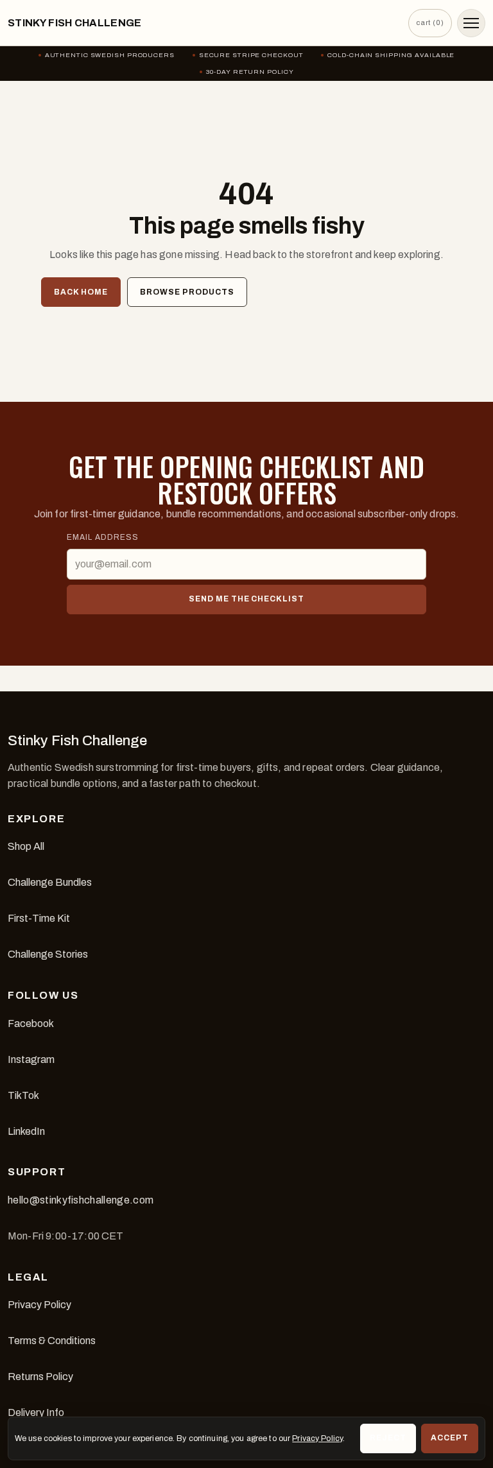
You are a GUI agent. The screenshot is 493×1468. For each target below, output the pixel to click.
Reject (388, 1437)
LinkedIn (26, 1131)
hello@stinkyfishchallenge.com (80, 1200)
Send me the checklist (246, 598)
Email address (102, 537)
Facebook (31, 1023)
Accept (450, 1437)
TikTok (23, 1095)
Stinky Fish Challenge (75, 23)
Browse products (187, 292)
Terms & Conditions (52, 1340)
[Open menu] (471, 23)
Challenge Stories (48, 954)
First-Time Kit (39, 918)
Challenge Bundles (50, 882)
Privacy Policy (39, 1304)
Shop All (26, 846)
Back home (81, 292)
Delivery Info (36, 1412)
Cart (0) (430, 22)
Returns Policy (40, 1376)
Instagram (31, 1059)
